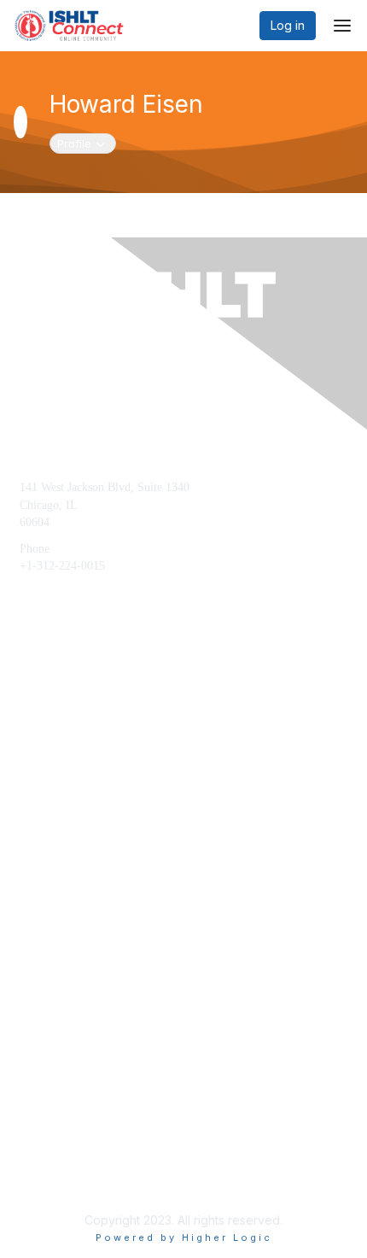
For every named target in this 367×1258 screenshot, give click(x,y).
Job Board (44, 1125)
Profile (86, 143)
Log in (288, 25)
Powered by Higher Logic (184, 1237)
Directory (42, 1151)
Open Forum (50, 1098)
